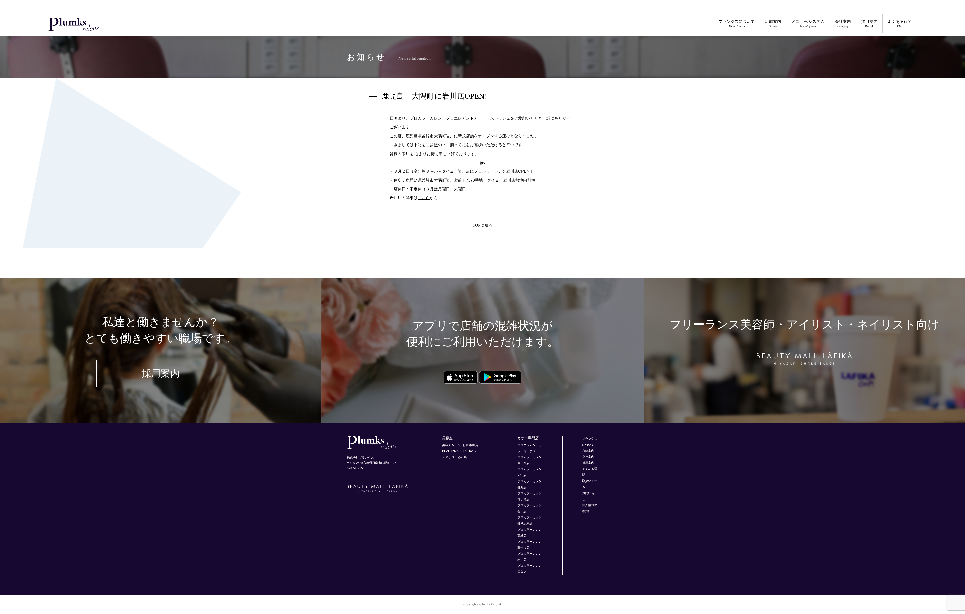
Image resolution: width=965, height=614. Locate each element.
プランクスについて (736, 23)
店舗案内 (773, 23)
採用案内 (869, 23)
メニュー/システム (808, 23)
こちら (424, 198)
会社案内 (843, 23)
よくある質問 (900, 23)
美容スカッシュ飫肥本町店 (460, 445)
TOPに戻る (483, 225)
